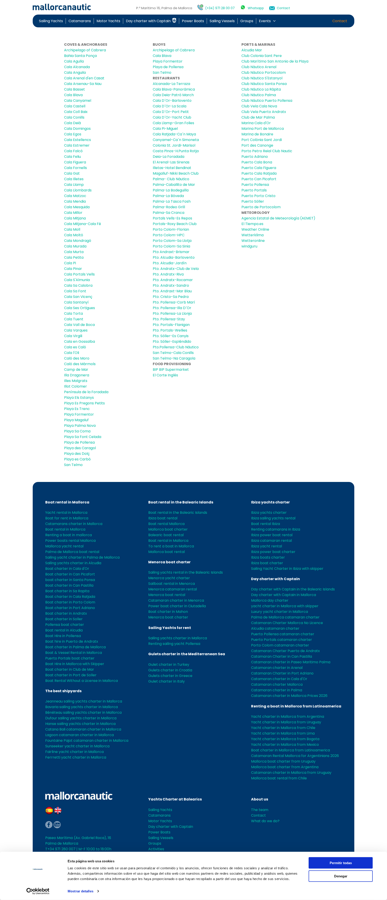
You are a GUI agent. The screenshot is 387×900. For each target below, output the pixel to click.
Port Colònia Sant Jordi (261, 139)
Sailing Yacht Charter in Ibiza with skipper (287, 568)
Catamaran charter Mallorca (277, 684)
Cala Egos (72, 134)
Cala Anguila (75, 72)
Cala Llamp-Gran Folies (173, 123)
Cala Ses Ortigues (79, 307)
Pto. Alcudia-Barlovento (174, 257)
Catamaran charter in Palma (276, 690)
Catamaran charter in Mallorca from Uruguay (291, 772)
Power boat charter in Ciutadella (177, 606)
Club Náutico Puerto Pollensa (266, 100)
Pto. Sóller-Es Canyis (171, 335)
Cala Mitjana (75, 218)
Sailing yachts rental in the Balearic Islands (185, 572)
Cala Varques (76, 330)
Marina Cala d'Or (256, 123)
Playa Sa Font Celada (82, 436)
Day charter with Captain (149, 21)
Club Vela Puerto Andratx (263, 111)
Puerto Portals (254, 190)
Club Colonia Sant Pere (261, 55)
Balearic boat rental (166, 535)
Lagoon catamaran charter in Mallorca (79, 734)
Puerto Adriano (254, 156)
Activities (156, 849)
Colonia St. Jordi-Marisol (174, 145)
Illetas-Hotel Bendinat (172, 167)
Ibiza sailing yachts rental (273, 518)
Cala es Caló (75, 347)
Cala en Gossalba (79, 341)
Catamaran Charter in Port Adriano (282, 673)
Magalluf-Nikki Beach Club (176, 173)
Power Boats (193, 21)
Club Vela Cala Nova (259, 106)
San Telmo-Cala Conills (173, 352)
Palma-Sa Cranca (168, 212)
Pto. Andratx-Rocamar (173, 279)
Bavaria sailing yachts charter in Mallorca (81, 706)
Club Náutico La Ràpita (261, 89)
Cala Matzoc (75, 195)
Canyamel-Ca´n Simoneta (176, 139)
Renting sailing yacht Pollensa (174, 643)
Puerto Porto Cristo (258, 195)
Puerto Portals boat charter (70, 658)
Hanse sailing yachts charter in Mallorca (80, 723)
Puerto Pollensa (255, 184)
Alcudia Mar (251, 50)
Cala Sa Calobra (78, 285)
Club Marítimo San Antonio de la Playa (274, 61)
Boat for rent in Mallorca (66, 518)
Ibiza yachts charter (270, 502)
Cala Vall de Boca (79, 324)
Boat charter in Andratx (66, 613)
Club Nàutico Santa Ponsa (264, 83)
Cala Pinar (73, 268)
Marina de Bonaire (257, 134)
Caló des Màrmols (80, 364)
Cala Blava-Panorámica (174, 89)
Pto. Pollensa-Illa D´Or (172, 307)
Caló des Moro (76, 358)
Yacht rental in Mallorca (66, 512)
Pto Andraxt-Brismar (171, 251)
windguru (249, 246)
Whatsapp (256, 8)
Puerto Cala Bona (256, 162)
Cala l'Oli (71, 352)
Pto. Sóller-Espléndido (172, 341)
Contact (283, 8)
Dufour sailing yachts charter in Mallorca (80, 718)
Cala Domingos (77, 128)
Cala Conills (74, 117)
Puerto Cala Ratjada (259, 173)
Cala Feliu (72, 156)
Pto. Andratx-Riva (168, 274)
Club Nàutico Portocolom (263, 72)
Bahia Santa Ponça (80, 55)
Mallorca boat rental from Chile (279, 778)
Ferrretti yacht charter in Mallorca (75, 757)
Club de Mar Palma (258, 117)
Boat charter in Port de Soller (71, 675)
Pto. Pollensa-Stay (169, 319)
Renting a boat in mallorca (68, 535)
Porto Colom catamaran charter (280, 645)
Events (265, 21)
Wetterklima (252, 235)
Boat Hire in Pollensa (63, 635)
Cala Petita (74, 257)
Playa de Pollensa (79, 442)
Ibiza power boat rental (271, 535)
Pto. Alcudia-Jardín (170, 263)
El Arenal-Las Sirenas (171, 162)
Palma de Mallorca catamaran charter (285, 617)
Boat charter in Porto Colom (70, 602)
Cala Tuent (73, 319)
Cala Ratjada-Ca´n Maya (174, 134)
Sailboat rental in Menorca (171, 583)
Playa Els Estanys (79, 397)
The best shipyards (63, 691)
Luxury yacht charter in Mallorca (279, 611)
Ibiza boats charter (268, 557)
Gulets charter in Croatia (170, 670)
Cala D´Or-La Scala (169, 106)
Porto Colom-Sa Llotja (172, 240)
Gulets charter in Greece (170, 675)
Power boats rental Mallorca (70, 540)
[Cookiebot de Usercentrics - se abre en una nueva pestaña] (38, 891)
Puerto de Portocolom (261, 207)
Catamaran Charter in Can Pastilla (281, 656)
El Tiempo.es (252, 223)
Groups (246, 21)
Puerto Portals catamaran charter (281, 639)
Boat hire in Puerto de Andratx (71, 641)
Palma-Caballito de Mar (174, 184)
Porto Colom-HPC (169, 235)
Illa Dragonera (76, 375)
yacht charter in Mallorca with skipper (284, 606)
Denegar (340, 876)
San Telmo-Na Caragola (174, 358)
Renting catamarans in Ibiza (275, 529)
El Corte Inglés (165, 375)
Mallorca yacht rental (64, 546)
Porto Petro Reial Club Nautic (266, 151)
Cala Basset (74, 89)
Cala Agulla (74, 61)
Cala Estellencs (77, 139)
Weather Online (255, 229)
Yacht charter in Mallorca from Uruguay (286, 722)
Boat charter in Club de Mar (69, 669)
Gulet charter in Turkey (168, 664)
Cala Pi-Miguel (165, 128)
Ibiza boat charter (267, 563)
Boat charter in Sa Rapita (67, 591)
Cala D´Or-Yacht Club (172, 117)
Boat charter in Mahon (168, 611)
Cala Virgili (73, 335)
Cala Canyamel (77, 100)
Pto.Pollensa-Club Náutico (176, 347)
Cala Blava (73, 95)
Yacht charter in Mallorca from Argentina (287, 716)
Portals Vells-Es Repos (172, 218)
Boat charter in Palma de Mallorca (75, 647)
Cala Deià (72, 123)
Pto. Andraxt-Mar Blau (172, 291)
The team (259, 809)
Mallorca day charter (269, 600)
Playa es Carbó (77, 459)
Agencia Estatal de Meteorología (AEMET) (278, 218)
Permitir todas (341, 863)
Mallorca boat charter (168, 529)
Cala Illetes (74, 179)
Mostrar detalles (80, 891)
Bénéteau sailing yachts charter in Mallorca (83, 712)
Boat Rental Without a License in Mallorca (81, 680)
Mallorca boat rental (166, 551)
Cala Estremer (77, 145)
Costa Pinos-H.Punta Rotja (176, 151)
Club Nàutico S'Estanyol (261, 78)
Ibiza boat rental (162, 518)
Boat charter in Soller (64, 619)
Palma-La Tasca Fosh (172, 201)
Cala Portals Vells (79, 274)
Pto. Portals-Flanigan (171, 324)
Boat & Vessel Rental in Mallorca (73, 652)
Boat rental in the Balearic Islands (180, 502)
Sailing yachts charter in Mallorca (177, 638)
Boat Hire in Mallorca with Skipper (74, 663)
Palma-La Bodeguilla (171, 190)
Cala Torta (73, 313)
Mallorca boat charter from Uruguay (283, 761)
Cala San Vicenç (78, 296)
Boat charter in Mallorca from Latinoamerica (290, 750)
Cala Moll (72, 229)
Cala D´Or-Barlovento (172, 100)
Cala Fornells (75, 167)
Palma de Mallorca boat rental (72, 551)
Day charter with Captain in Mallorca (283, 594)
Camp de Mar (76, 369)
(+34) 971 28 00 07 (220, 8)
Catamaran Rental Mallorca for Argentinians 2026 (295, 755)
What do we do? (265, 821)
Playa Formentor (79, 414)
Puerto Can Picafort (258, 179)
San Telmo (73, 464)
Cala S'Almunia (77, 279)
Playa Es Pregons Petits (84, 403)
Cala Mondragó (77, 240)
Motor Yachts (108, 21)
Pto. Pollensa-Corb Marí (174, 302)
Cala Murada (75, 246)
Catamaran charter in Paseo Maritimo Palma (290, 662)
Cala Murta (74, 251)
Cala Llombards (78, 190)
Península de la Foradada (86, 392)
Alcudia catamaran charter (275, 628)
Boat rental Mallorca (166, 523)
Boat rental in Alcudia (64, 630)
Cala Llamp (74, 184)
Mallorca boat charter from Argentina (284, 767)
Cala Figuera (75, 162)
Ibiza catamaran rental (271, 540)
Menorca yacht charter (169, 578)
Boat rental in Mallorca (67, 502)
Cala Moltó (73, 235)
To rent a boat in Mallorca (171, 546)
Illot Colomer (75, 386)
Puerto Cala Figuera (258, 167)
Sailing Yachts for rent (169, 627)
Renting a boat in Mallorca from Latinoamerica (296, 706)
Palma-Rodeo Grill (169, 207)
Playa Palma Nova (80, 425)
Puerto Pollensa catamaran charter (282, 634)
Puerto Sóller (252, 201)
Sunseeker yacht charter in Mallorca (77, 746)
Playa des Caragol (80, 448)
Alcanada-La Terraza (171, 83)
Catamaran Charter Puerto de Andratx (285, 650)
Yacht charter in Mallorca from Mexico (285, 744)
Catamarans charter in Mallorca (73, 523)
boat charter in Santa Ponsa (70, 579)
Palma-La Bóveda (168, 195)
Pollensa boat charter (64, 624)
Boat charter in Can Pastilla (69, 585)
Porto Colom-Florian (171, 229)
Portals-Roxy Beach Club (175, 223)
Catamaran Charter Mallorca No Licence (287, 622)
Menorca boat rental (166, 594)
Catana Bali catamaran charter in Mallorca (83, 729)
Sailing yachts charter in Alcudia (73, 563)
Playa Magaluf (76, 420)
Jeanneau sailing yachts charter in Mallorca (83, 701)
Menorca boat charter (169, 562)
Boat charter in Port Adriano (70, 607)
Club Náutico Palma (258, 95)
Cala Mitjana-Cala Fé (82, 223)
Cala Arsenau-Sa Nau (82, 83)
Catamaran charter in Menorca (176, 600)
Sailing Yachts (51, 21)
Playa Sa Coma (77, 431)
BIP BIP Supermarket (171, 369)
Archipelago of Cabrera (85, 50)
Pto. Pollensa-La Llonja (172, 313)
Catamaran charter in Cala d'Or (279, 678)
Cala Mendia (75, 201)
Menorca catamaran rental (172, 589)
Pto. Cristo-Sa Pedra (171, 296)
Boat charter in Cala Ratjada (70, 596)
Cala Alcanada (77, 66)
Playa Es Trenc (77, 408)
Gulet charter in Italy (166, 681)
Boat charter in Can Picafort (70, 574)
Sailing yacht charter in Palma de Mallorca (82, 557)
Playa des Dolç (77, 453)
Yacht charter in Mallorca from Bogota (285, 739)
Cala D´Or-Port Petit (171, 111)
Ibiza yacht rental (266, 546)
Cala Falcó (73, 151)
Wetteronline (253, 240)
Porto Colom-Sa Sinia (171, 246)
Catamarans (80, 21)
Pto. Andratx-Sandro (171, 285)
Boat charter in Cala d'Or (67, 568)
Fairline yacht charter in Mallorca (74, 751)
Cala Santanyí (76, 302)
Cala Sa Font (75, 291)
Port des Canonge (257, 145)
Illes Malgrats (75, 380)
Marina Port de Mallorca (262, 128)
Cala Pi (70, 263)
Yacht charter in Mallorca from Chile (283, 727)
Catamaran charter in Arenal (277, 667)
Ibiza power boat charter (273, 551)
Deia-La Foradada (168, 156)
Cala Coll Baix (76, 111)
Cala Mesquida (77, 207)
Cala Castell (74, 106)
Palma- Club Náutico (171, 179)
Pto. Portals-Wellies (170, 330)
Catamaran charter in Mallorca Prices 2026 (289, 695)
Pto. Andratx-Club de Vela (176, 268)
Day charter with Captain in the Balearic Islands (293, 589)
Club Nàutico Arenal (258, 66)
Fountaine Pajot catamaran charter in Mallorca (86, 740)
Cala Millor (73, 212)
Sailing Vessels (222, 21)
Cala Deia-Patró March (173, 95)
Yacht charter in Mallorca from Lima (283, 733)
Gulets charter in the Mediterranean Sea (186, 654)
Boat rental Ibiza (265, 523)
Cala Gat (72, 173)
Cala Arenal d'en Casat (84, 78)
